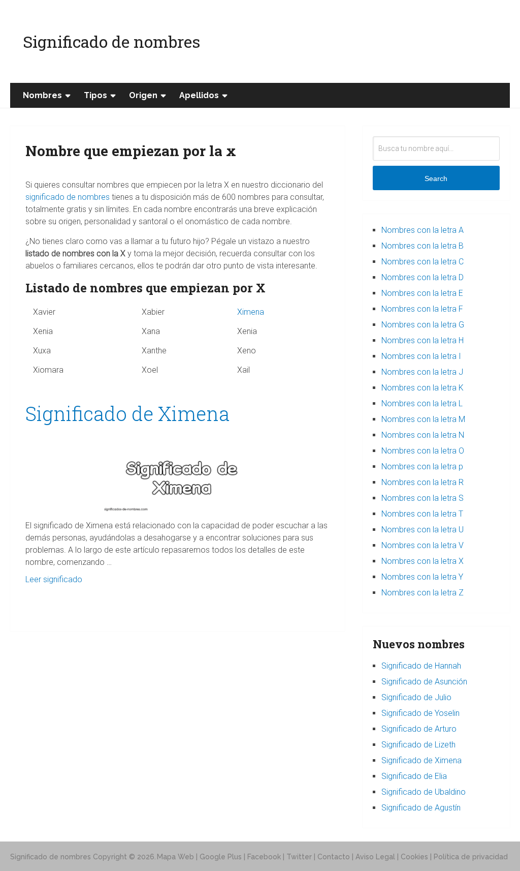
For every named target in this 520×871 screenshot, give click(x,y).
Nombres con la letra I (421, 356)
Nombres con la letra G (422, 324)
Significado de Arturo (419, 729)
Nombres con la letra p (422, 466)
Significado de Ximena (127, 413)
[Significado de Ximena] (177, 472)
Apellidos (199, 95)
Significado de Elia (414, 776)
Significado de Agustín (421, 808)
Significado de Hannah (421, 666)
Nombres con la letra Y (422, 577)
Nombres (42, 95)
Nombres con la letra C (422, 261)
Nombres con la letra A (422, 230)
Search (436, 178)
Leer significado (53, 579)
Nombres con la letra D (422, 277)
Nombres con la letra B (422, 246)
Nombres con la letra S (422, 498)
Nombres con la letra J (422, 372)
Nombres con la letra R (422, 482)
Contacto (333, 857)
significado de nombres (67, 197)
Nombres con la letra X (422, 561)
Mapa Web (175, 857)
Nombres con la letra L (422, 403)
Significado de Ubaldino (423, 792)
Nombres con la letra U (422, 529)
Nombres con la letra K (422, 388)
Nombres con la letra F (422, 309)
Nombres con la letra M (423, 419)
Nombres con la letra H (422, 340)
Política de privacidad (471, 857)
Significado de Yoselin (420, 713)
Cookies (414, 857)
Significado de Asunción (424, 681)
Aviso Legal (375, 857)
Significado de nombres (111, 41)
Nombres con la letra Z (422, 592)
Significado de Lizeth (418, 744)
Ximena (250, 312)
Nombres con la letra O (422, 451)
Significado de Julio (416, 697)
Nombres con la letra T (422, 514)
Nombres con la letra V (422, 545)
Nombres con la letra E (422, 293)
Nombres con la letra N (422, 435)
